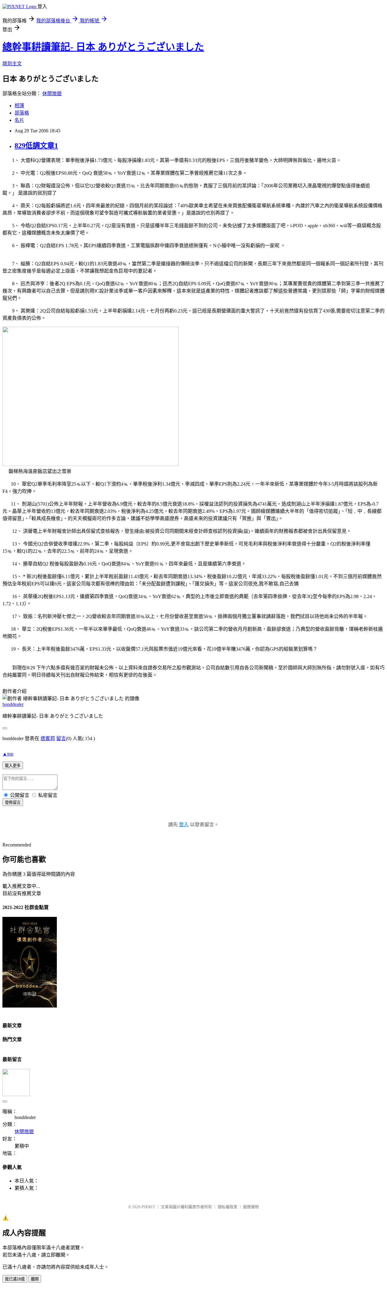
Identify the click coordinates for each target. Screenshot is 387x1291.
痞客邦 (48, 738)
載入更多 (13, 765)
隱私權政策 (227, 1207)
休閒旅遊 (52, 93)
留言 (61, 738)
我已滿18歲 (15, 1279)
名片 (19, 120)
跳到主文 (12, 63)
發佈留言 (13, 802)
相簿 (19, 105)
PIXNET (148, 1207)
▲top (7, 753)
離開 (35, 1279)
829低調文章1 (36, 146)
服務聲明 (251, 1207)
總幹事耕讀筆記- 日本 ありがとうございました (103, 46)
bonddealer (13, 704)
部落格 (22, 112)
